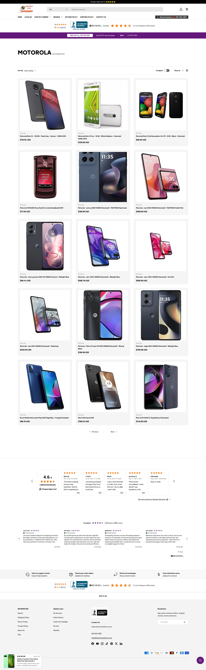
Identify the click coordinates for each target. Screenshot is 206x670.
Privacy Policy (23, 626)
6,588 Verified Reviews (48, 485)
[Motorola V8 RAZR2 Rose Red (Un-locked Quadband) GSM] (45, 177)
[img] (47, 481)
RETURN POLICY (71, 17)
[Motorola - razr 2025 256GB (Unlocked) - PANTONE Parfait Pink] (161, 177)
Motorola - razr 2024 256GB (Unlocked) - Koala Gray (39, 346)
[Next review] (174, 481)
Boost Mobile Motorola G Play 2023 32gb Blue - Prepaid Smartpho (44, 418)
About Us (21, 630)
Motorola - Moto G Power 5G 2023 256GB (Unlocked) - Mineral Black (101, 347)
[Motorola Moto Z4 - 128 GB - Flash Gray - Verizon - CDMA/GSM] (45, 105)
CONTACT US (101, 17)
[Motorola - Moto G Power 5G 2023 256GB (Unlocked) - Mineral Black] (103, 315)
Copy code (133, 35)
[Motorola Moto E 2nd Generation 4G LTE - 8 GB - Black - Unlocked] (161, 105)
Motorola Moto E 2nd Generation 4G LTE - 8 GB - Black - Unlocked (160, 136)
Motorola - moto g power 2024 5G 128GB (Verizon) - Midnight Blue (44, 277)
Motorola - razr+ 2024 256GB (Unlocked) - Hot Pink (155, 277)
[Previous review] (32, 481)
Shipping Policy (23, 617)
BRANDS (56, 17)
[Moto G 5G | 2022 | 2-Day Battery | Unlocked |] (161, 387)
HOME (20, 17)
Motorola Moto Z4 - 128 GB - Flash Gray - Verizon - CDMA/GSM (43, 136)
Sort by (20, 70)
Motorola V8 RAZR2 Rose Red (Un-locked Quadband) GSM (41, 208)
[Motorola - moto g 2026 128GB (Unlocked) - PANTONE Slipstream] (103, 177)
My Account (57, 613)
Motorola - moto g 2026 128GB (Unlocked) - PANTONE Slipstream (102, 208)
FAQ (19, 635)
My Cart (56, 626)
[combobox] (105, 9)
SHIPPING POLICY (87, 17)
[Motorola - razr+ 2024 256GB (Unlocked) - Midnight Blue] (103, 246)
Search (20, 613)
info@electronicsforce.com (101, 638)
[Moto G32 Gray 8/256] (103, 387)
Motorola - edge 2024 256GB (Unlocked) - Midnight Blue (157, 346)
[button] (187, 9)
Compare (159, 70)
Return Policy (23, 622)
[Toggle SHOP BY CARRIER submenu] (50, 17)
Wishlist (56, 630)
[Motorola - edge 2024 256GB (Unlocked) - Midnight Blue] (161, 315)
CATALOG (28, 17)
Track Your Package (60, 622)
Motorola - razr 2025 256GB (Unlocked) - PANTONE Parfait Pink (159, 208)
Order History (58, 617)
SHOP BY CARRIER (41, 17)
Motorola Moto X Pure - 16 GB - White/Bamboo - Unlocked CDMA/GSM (99, 137)
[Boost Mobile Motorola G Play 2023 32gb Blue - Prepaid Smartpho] (45, 387)
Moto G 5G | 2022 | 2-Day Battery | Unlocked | (152, 418)
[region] (103, 538)
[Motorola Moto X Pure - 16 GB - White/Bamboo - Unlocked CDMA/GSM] (103, 105)
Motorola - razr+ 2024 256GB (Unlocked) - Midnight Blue (99, 277)
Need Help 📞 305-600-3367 (80, 35)
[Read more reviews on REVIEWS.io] (177, 556)
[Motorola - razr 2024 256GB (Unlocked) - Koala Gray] (45, 315)
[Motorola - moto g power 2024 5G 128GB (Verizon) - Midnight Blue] (45, 246)
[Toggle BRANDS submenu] (62, 17)
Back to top (103, 596)
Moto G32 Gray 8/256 (86, 418)
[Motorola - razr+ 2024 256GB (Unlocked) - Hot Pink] (161, 246)
